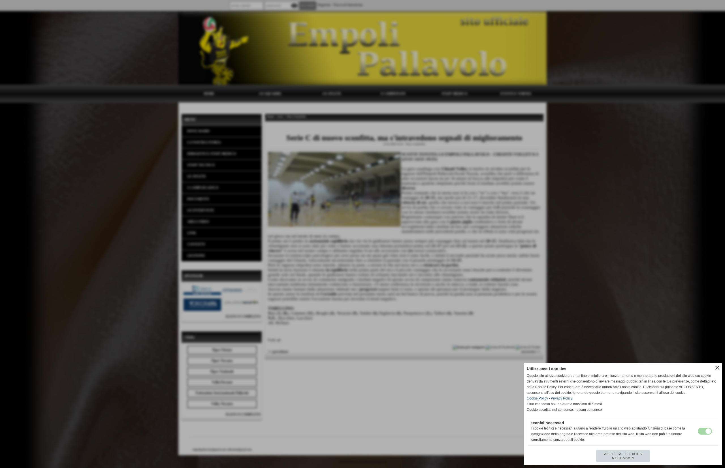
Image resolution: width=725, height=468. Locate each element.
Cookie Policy (537, 398)
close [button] (717, 367)
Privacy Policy (561, 398)
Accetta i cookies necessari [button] (623, 456)
